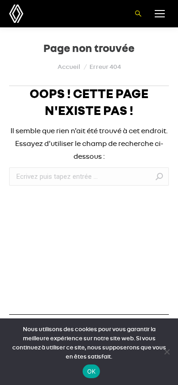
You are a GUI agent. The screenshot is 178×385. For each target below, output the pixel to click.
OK (91, 371)
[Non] (166, 351)
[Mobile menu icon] (160, 14)
